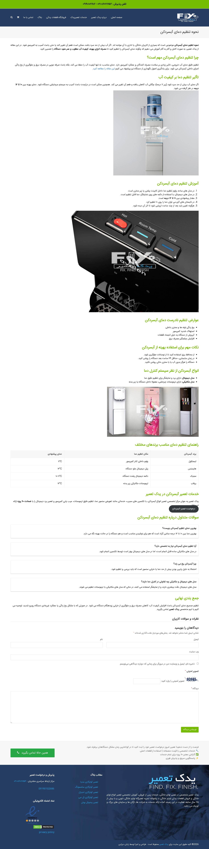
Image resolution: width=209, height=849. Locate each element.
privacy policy (46, 832)
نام (101, 639)
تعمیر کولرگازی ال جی (88, 797)
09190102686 (46, 789)
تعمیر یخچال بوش (89, 803)
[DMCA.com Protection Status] (43, 828)
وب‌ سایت (194, 652)
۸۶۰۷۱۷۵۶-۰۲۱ (104, 4)
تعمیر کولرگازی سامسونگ (86, 787)
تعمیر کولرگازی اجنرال (88, 792)
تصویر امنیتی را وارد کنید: (172, 681)
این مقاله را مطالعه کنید (104, 69)
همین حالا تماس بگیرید (34, 753)
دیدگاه (195, 689)
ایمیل (196, 639)
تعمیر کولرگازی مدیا (89, 782)
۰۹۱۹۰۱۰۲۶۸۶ (89, 4)
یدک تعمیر (163, 844)
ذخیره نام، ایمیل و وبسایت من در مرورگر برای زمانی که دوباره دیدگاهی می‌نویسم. (157, 664)
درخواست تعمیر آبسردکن (183, 509)
